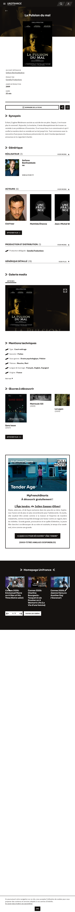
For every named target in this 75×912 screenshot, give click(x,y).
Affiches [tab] (10, 281)
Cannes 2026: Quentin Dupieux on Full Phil (59, 593)
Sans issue (10, 425)
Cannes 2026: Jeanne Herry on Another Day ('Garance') (36, 594)
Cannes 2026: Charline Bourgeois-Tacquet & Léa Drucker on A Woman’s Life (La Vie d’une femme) (14, 597)
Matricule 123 (36, 404)
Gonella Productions (14, 79)
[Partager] (62, 107)
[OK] (37, 909)
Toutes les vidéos (32, 613)
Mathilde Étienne (38, 224)
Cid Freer (9, 224)
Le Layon (59, 409)
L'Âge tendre (22, 506)
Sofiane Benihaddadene (15, 73)
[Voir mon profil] (68, 4)
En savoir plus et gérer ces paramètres (19, 904)
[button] (65, 291)
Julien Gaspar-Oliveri (47, 506)
